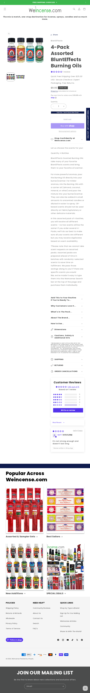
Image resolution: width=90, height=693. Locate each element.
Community (65, 626)
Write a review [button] (68, 410)
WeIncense (16, 659)
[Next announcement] (85, 2)
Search (36, 623)
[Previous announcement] (4, 2)
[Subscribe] (63, 686)
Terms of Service (13, 628)
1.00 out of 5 (73, 387)
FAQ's (35, 628)
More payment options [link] (67, 131)
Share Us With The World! (71, 631)
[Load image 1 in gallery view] (10, 77)
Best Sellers (53, 536)
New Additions (14, 593)
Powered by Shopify (27, 659)
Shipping (54, 91)
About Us (37, 613)
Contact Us (38, 618)
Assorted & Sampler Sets (20, 536)
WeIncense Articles (68, 621)
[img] (58, 431)
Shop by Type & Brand (69, 608)
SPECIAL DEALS (55, 593)
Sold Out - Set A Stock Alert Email (67, 112)
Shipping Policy (12, 608)
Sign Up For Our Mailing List (70, 614)
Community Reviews (41, 608)
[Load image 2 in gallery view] (20, 77)
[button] (4, 9)
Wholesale (10, 618)
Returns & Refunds (14, 613)
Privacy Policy (11, 623)
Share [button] (55, 35)
